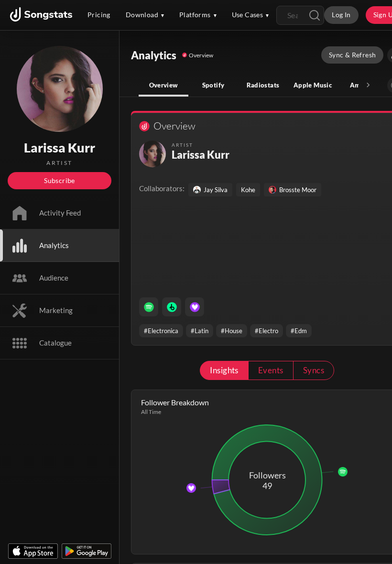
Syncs (313, 370)
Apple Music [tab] (313, 85)
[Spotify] (148, 306)
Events (270, 370)
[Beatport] (171, 306)
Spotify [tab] (213, 85)
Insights (224, 370)
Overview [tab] (163, 85)
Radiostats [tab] (263, 85)
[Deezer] (194, 306)
